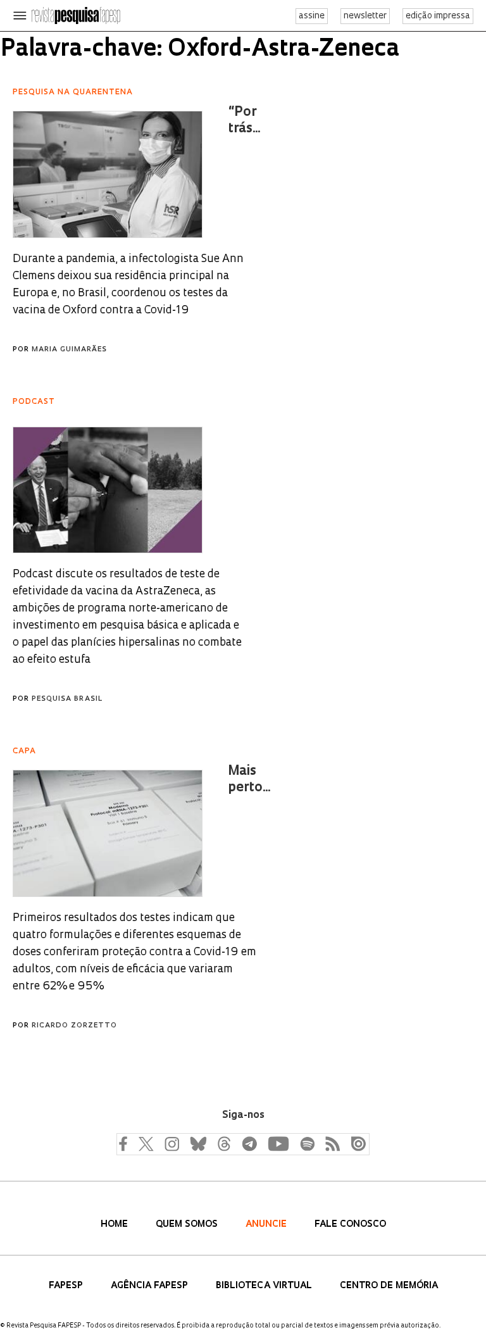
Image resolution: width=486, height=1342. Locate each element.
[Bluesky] (196, 1143)
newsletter (365, 16)
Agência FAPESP (150, 1286)
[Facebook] (125, 1143)
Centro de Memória (389, 1286)
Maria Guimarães (69, 349)
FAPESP (67, 1286)
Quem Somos (188, 1224)
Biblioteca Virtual (265, 1286)
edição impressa (438, 16)
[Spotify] (306, 1143)
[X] (146, 1143)
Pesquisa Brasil (67, 699)
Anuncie (267, 1224)
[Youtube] (277, 1143)
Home (115, 1224)
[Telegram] (248, 1143)
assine (312, 16)
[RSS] (329, 1143)
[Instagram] (170, 1143)
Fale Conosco (350, 1224)
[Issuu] (355, 1143)
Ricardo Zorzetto (74, 1025)
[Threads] (223, 1143)
